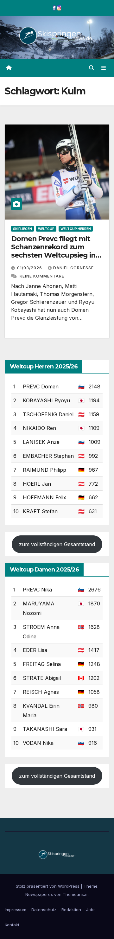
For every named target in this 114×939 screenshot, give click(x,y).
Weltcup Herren (75, 229)
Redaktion (71, 909)
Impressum (15, 909)
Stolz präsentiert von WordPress (48, 886)
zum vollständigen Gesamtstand (57, 544)
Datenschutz (43, 909)
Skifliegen (22, 229)
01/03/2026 (30, 267)
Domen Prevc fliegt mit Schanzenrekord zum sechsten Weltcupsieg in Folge (53, 251)
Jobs (91, 909)
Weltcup (46, 229)
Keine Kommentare (42, 276)
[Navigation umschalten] (103, 68)
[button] (91, 68)
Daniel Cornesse (73, 267)
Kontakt (12, 924)
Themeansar (75, 894)
